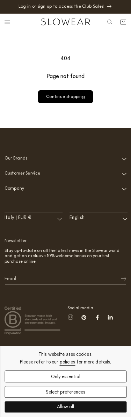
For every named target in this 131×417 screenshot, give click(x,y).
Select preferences (65, 392)
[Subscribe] (119, 278)
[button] (8, 22)
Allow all (65, 407)
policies (67, 362)
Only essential (65, 376)
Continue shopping (65, 96)
